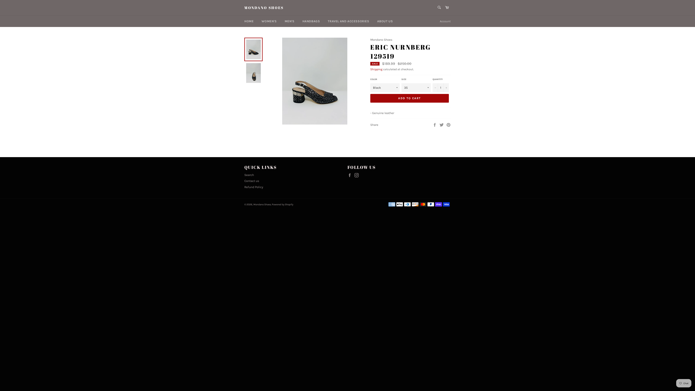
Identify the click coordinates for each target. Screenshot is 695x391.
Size (403, 79)
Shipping (376, 69)
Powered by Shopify (282, 204)
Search (249, 175)
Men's (289, 21)
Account (445, 21)
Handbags (311, 21)
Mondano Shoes (264, 7)
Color (373, 79)
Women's (269, 21)
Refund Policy (253, 187)
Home (249, 21)
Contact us (251, 181)
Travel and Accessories (348, 21)
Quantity (438, 79)
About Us (385, 21)
